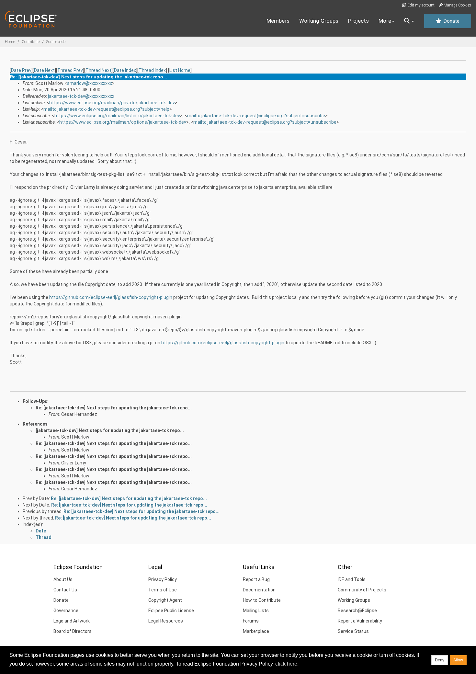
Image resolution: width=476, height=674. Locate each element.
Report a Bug (256, 579)
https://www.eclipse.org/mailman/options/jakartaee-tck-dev (122, 122)
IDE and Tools (352, 579)
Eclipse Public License (171, 610)
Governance (65, 610)
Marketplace (256, 631)
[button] (409, 21)
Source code (55, 42)
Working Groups (318, 20)
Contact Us (65, 589)
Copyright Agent (165, 600)
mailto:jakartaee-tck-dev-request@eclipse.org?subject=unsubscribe (264, 122)
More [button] (385, 20)
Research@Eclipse (357, 610)
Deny (439, 660)
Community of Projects (362, 589)
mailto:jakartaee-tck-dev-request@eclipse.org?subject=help (106, 109)
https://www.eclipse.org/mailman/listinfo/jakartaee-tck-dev (117, 115)
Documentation (259, 589)
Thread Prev (70, 70)
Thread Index (152, 70)
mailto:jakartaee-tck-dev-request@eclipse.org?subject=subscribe (256, 115)
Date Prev (21, 70)
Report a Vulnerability (360, 620)
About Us (63, 579)
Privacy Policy (162, 579)
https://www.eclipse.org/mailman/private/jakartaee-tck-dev (112, 102)
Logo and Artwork (71, 620)
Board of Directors (72, 631)
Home (10, 42)
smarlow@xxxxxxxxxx (89, 83)
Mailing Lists (256, 610)
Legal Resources (165, 620)
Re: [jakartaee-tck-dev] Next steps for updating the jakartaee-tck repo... (114, 407)
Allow (458, 660)
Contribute (31, 42)
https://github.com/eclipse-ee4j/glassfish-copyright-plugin (110, 297)
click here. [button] (287, 664)
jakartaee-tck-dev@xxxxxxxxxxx (81, 96)
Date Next (44, 70)
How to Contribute (262, 600)
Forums (251, 620)
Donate (450, 21)
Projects (358, 20)
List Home (179, 70)
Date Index (125, 70)
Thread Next (98, 70)
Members (277, 20)
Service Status (353, 631)
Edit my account (420, 5)
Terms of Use (162, 589)
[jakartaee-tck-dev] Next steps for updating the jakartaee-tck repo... (110, 430)
